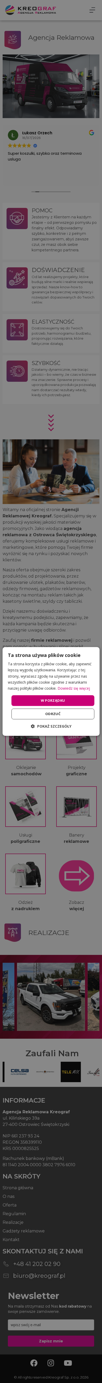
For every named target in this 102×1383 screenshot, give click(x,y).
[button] (51, 726)
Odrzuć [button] (52, 714)
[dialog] (51, 691)
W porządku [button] (53, 700)
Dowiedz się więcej (74, 688)
